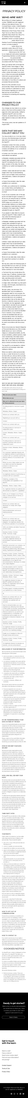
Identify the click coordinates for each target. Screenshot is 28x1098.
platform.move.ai (6, 40)
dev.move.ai (5, 52)
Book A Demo (13, 1017)
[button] (25, 2)
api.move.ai (6, 58)
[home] (3, 2)
